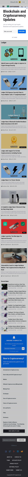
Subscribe (22, 31)
